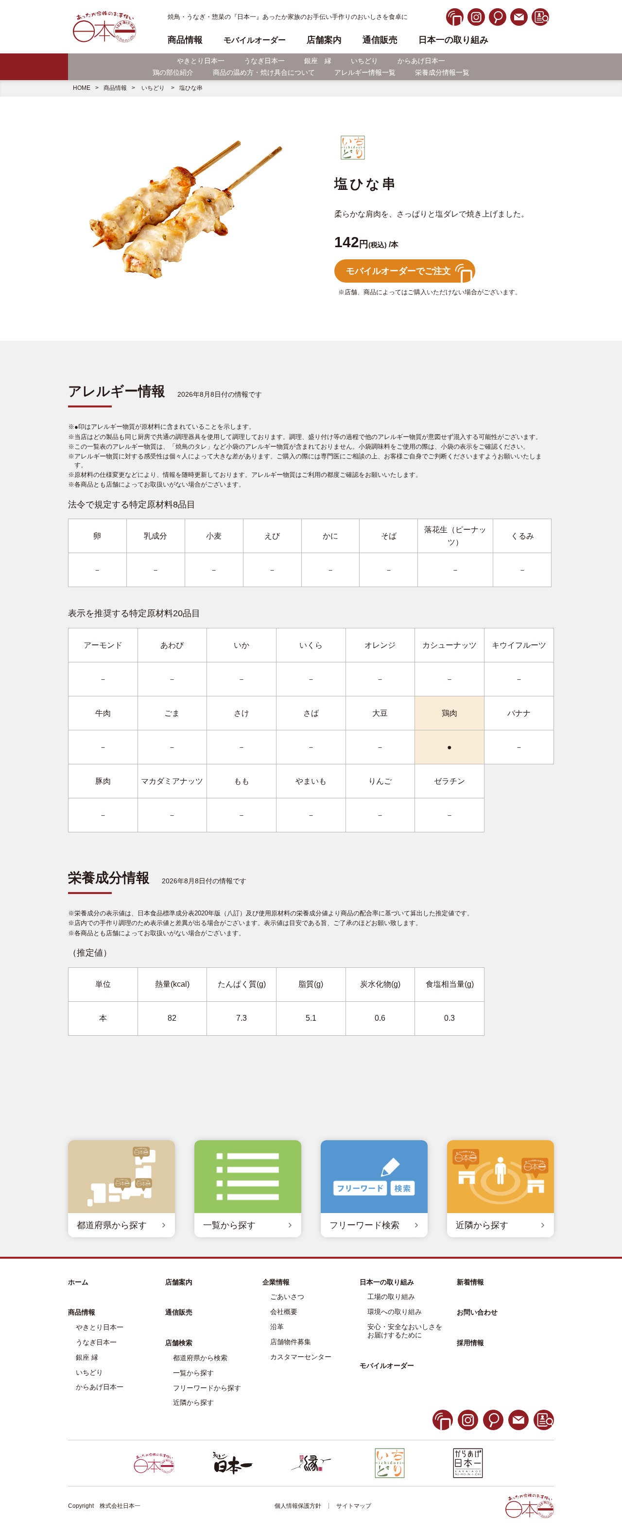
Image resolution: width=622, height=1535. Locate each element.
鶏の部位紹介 (173, 72)
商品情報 (115, 87)
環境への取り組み (394, 1312)
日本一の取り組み (453, 40)
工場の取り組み (391, 1296)
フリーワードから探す (207, 1388)
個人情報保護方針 (298, 1505)
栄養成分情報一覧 (442, 72)
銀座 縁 (317, 61)
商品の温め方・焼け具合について (264, 72)
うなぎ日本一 (264, 61)
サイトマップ (353, 1505)
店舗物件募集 (290, 1342)
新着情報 (470, 1282)
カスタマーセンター (300, 1357)
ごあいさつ (287, 1296)
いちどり (364, 61)
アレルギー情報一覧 (365, 72)
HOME (81, 87)
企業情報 (276, 1282)
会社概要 (283, 1312)
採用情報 (470, 1343)
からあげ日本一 (421, 61)
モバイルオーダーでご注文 (398, 271)
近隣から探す (193, 1402)
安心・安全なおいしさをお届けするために (404, 1331)
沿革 (277, 1327)
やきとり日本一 (201, 61)
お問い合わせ (477, 1312)
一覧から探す (193, 1373)
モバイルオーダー (387, 1365)
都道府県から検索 (200, 1358)
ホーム (78, 1282)
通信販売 (380, 40)
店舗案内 (324, 40)
